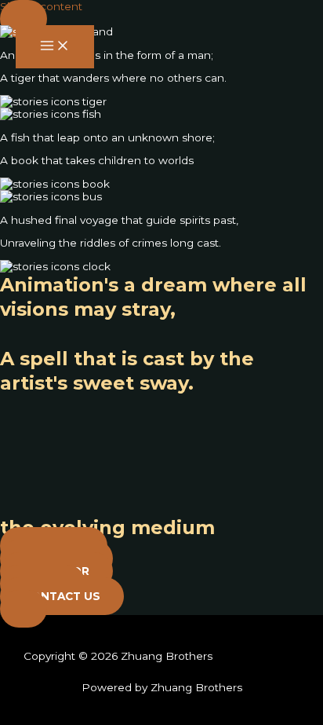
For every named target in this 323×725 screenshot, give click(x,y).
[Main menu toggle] (55, 46)
